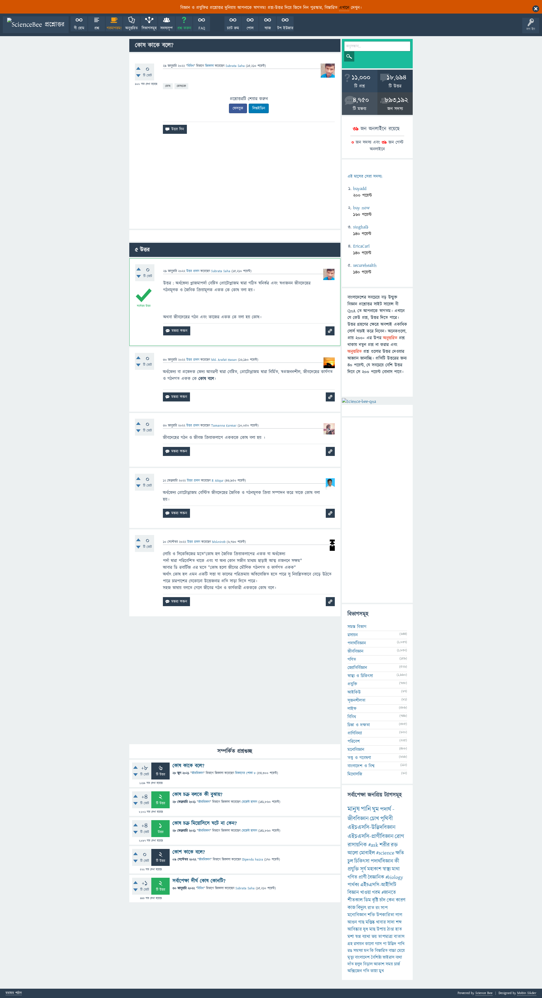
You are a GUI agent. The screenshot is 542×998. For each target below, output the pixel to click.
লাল (398, 915)
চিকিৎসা (362, 861)
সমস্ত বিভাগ (357, 627)
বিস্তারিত (381, 950)
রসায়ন (359, 944)
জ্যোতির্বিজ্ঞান (357, 668)
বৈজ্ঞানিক (376, 877)
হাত (398, 929)
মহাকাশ (374, 869)
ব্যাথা (366, 936)
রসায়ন (353, 635)
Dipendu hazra (252, 859)
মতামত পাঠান (14, 993)
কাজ (351, 907)
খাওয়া (365, 892)
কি (372, 950)
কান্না (374, 971)
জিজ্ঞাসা (210, 66)
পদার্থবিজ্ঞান (357, 643)
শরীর (384, 845)
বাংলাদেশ (362, 957)
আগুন (352, 922)
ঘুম (375, 809)
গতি (366, 971)
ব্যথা (398, 957)
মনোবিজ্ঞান (356, 749)
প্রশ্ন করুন (184, 28)
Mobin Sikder (526, 993)
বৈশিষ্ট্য (376, 957)
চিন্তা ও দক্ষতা (359, 725)
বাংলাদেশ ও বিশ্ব (361, 766)
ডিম (367, 900)
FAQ (201, 28)
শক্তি (371, 915)
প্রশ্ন (96, 28)
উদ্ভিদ (392, 944)
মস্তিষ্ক (370, 922)
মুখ (381, 971)
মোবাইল (367, 853)
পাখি (401, 944)
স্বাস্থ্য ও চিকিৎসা (360, 676)
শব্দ (399, 922)
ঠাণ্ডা (390, 929)
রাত (371, 908)
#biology (394, 877)
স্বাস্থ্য (387, 869)
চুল (350, 861)
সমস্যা (358, 950)
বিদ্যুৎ (361, 907)
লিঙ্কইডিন (258, 108)
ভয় (374, 936)
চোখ (374, 818)
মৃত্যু (351, 957)
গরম (376, 892)
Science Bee (484, 993)
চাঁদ (382, 900)
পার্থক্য (353, 884)
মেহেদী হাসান (249, 802)
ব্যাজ (268, 28)
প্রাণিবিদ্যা (355, 733)
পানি (366, 809)
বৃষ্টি (375, 900)
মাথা (396, 869)
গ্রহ (350, 944)
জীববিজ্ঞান (197, 773)
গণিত (352, 659)
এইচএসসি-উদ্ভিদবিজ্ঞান (371, 827)
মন (366, 950)
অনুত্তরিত (131, 28)
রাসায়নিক (357, 845)
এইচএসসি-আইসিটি (378, 884)
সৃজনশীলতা (356, 700)
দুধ (365, 929)
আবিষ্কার (355, 929)
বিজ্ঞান (353, 892)
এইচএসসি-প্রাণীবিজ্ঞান (371, 836)
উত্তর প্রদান (192, 271)
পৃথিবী (386, 818)
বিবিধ (190, 66)
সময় (389, 964)
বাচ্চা (392, 950)
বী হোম (79, 28)
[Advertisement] (235, 183)
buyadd (359, 188)
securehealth (365, 265)
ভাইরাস (388, 957)
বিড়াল (368, 964)
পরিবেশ (354, 741)
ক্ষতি (399, 853)
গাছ (361, 922)
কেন (391, 900)
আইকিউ (354, 692)
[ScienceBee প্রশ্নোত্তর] (36, 24)
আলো (353, 853)
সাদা (391, 922)
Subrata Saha (245, 888)
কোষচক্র (181, 86)
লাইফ (352, 709)
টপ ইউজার (285, 28)
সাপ (384, 908)
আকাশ (379, 964)
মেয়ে (401, 950)
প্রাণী (363, 877)
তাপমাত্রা (385, 936)
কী (396, 861)
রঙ (350, 950)
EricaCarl (361, 246)
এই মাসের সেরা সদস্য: (365, 177)
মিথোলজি (355, 774)
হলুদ (358, 964)
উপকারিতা (385, 915)
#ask (373, 845)
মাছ (372, 929)
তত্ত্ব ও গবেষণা (359, 758)
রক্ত (394, 845)
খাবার (381, 922)
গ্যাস (378, 944)
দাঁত (351, 964)
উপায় (381, 929)
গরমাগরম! (114, 28)
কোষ (168, 86)
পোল (250, 28)
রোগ (399, 836)
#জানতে (388, 892)
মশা (351, 936)
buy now (361, 208)
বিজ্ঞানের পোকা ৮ (245, 773)
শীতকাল (355, 900)
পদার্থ (385, 809)
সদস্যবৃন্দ (166, 28)
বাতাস (399, 936)
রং (377, 908)
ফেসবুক (238, 108)
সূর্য (363, 869)
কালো (369, 944)
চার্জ (397, 964)
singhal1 (360, 227)
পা (384, 944)
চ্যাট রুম (233, 28)
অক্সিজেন (355, 971)
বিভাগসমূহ (149, 28)
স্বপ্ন (358, 936)
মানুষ (354, 809)
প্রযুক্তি (352, 684)
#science (385, 853)
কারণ (400, 900)
